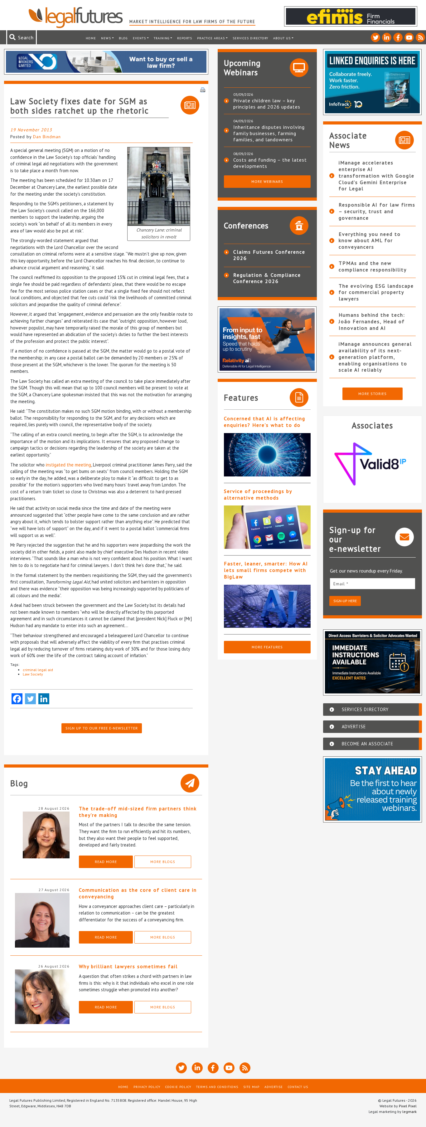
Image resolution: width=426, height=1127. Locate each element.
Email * (340, 584)
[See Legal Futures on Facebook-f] (398, 37)
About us (282, 38)
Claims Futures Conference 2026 (269, 255)
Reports (184, 38)
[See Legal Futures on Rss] (420, 37)
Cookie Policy (178, 1087)
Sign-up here (345, 600)
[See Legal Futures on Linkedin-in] (386, 37)
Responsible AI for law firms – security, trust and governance (377, 211)
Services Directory (250, 38)
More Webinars (267, 181)
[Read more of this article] (267, 454)
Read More (106, 861)
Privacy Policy (146, 1087)
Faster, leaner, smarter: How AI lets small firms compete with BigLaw (266, 570)
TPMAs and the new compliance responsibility (373, 266)
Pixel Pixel (408, 1106)
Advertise (273, 1087)
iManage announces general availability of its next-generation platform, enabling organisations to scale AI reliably (375, 357)
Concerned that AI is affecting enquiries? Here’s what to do (264, 421)
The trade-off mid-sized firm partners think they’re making (138, 811)
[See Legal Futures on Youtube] (409, 37)
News (106, 38)
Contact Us (298, 1087)
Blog (123, 38)
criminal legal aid (38, 669)
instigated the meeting (68, 465)
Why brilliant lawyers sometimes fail (128, 966)
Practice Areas (211, 38)
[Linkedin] (44, 699)
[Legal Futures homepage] (78, 17)
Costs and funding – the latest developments (270, 163)
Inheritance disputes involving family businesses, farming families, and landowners (269, 133)
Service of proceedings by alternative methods (258, 494)
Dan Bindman (47, 136)
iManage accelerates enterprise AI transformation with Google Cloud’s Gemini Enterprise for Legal (376, 175)
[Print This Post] (202, 89)
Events (139, 38)
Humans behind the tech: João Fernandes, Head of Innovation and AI (372, 321)
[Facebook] (17, 699)
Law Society (33, 674)
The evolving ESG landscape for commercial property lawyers (376, 292)
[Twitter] (30, 699)
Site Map (251, 1087)
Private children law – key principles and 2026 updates (266, 103)
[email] (372, 584)
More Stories (372, 393)
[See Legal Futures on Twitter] (375, 37)
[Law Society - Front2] (158, 186)
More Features (267, 647)
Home (91, 38)
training (162, 38)
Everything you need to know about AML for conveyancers (370, 240)
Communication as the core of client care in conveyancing (138, 893)
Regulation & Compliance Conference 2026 (267, 278)
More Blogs (162, 861)
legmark (409, 1111)
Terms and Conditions (217, 1087)
